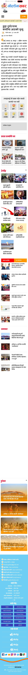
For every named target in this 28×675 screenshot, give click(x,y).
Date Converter (7, 610)
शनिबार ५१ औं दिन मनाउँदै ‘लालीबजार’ (14, 514)
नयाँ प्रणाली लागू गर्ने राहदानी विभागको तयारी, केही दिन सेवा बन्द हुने (13, 498)
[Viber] (15, 654)
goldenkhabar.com (13, 580)
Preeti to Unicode (7, 614)
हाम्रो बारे (20, 625)
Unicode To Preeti (20, 618)
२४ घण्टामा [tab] (18, 260)
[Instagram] (12, 654)
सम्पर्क (7, 625)
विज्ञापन (20, 621)
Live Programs (20, 610)
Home (7, 607)
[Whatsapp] (18, 654)
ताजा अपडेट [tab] (6, 260)
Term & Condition (7, 618)
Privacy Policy (20, 614)
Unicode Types (7, 621)
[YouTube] (9, 654)
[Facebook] (3, 654)
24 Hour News (20, 607)
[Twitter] (6, 654)
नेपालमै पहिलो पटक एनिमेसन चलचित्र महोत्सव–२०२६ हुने (13, 530)
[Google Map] (24, 654)
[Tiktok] (21, 654)
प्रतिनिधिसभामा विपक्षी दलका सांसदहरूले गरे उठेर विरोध (14, 548)
